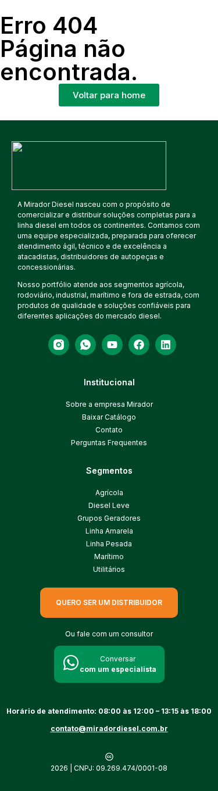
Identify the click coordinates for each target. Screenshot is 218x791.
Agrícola (109, 492)
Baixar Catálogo (109, 417)
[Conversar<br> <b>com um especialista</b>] (71, 662)
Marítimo (109, 556)
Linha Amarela (109, 531)
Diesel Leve (109, 505)
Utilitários (109, 569)
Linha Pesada (109, 543)
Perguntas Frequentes (109, 442)
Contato (109, 429)
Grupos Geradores (109, 518)
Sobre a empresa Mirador (109, 404)
